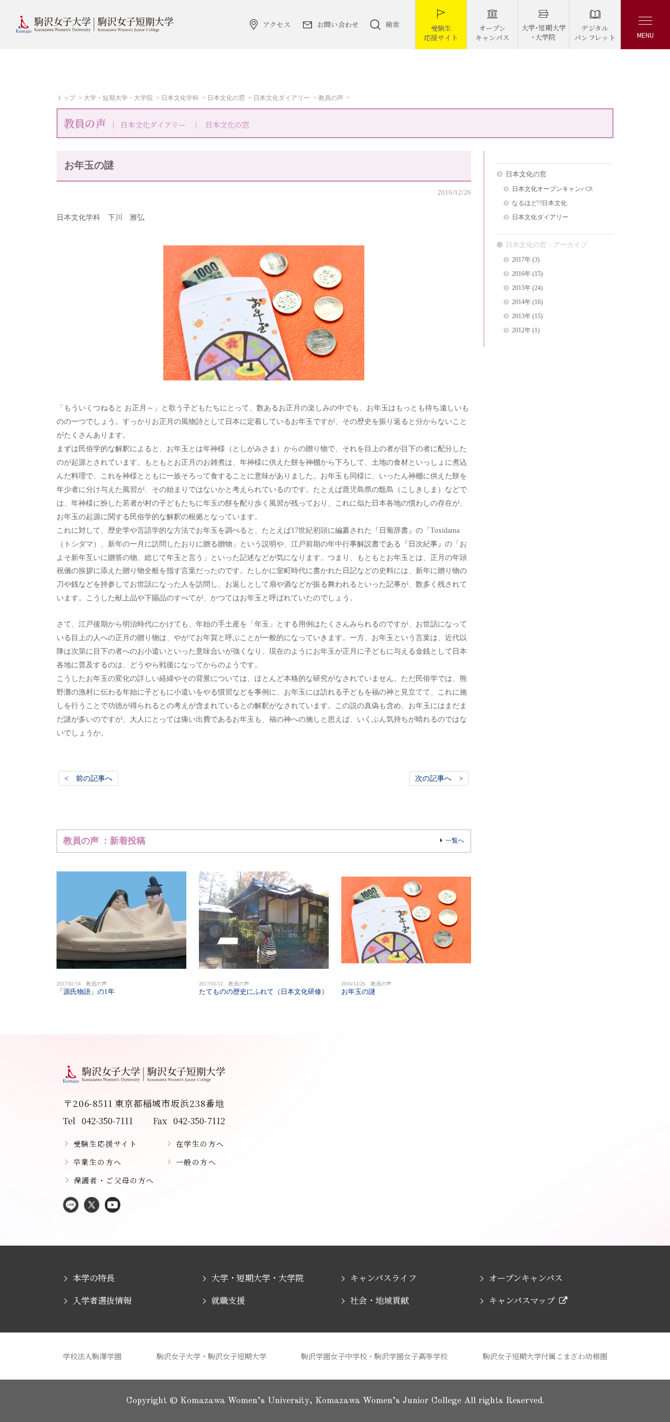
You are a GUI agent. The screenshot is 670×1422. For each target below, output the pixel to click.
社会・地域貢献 (379, 1300)
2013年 (521, 316)
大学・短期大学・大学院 (118, 98)
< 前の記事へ (88, 778)
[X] (91, 1205)
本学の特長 (94, 1278)
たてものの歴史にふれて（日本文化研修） (263, 988)
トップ (66, 98)
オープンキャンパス (526, 1278)
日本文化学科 (180, 98)
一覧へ (454, 840)
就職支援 (228, 1300)
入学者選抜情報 (102, 1300)
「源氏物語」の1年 (86, 988)
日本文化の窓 (226, 98)
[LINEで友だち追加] (71, 1205)
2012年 (521, 330)
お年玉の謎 (366, 988)
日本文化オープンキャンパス (553, 189)
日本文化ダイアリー (281, 98)
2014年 (521, 302)
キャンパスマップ (522, 1300)
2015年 (521, 288)
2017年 (521, 259)
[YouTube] (112, 1205)
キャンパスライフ (383, 1278)
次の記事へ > (439, 778)
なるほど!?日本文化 (539, 203)
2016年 (521, 274)
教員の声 (330, 98)
